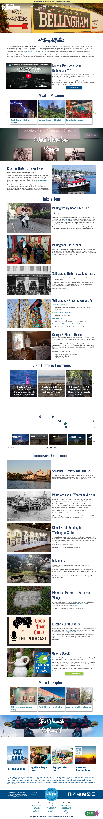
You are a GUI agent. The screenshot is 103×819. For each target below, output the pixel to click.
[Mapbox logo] (11, 447)
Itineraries (36, 807)
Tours (67, 219)
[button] (65, 423)
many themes (64, 221)
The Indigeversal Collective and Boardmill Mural (67, 324)
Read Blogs (36, 811)
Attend (51, 810)
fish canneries (71, 55)
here (65, 288)
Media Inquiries (66, 808)
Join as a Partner (66, 807)
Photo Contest (51, 807)
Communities (51, 808)
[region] (51, 424)
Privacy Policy (67, 813)
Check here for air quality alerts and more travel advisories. (51, 1)
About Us (66, 811)
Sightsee (36, 810)
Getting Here (36, 808)
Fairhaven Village (78, 603)
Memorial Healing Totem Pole (61, 312)
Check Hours (32, 794)
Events (51, 805)
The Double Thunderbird (59, 305)
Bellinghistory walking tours (73, 632)
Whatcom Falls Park (32, 52)
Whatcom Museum (69, 516)
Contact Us (51, 811)
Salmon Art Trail (57, 318)
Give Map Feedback (51, 450)
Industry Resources (66, 805)
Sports (66, 810)
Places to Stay (36, 805)
